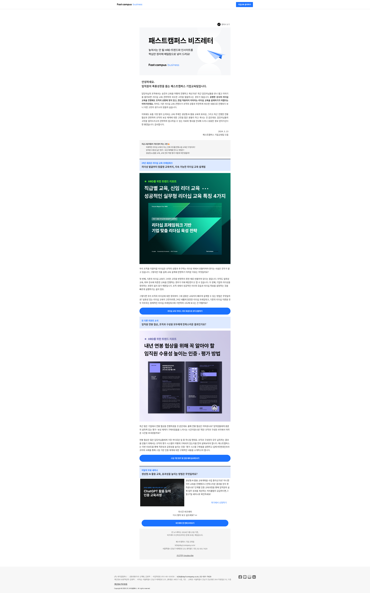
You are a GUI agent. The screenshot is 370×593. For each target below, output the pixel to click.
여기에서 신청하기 (219, 502)
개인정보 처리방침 (120, 584)
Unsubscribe (188, 555)
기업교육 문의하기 (244, 4)
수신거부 (180, 555)
